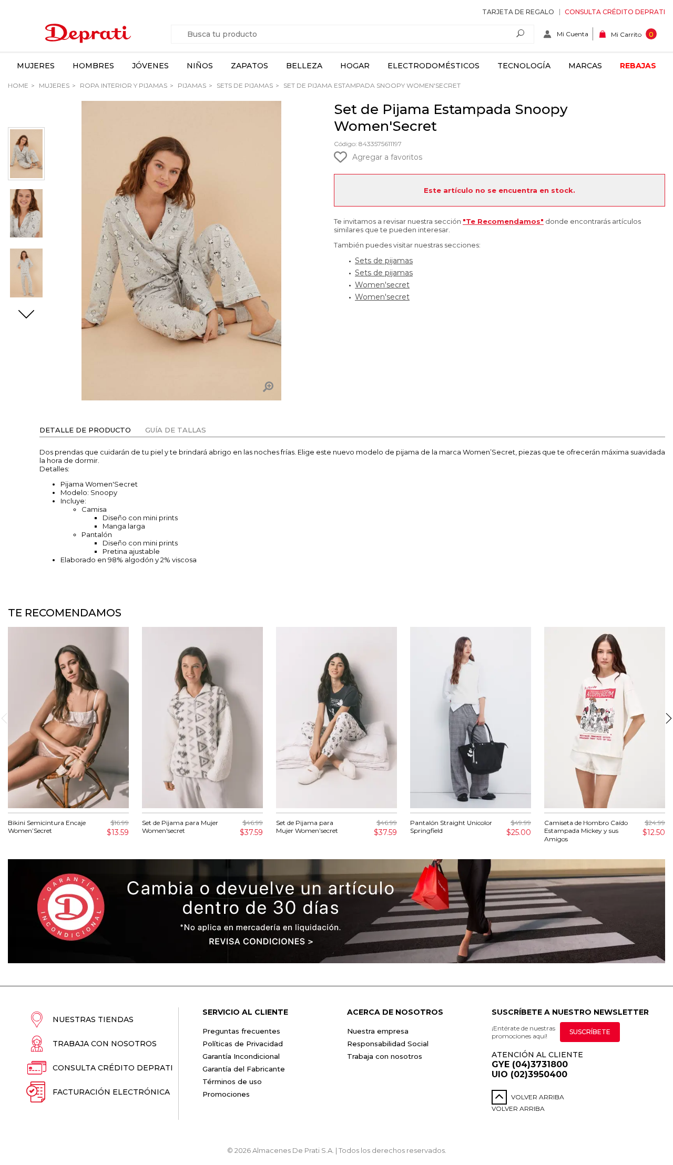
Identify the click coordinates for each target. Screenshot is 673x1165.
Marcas (585, 65)
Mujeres (36, 65)
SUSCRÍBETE (589, 1032)
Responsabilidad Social (388, 1043)
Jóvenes (150, 65)
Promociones (226, 1094)
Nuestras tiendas (93, 1019)
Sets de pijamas (384, 260)
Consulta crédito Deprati (615, 12)
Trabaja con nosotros (105, 1043)
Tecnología (523, 65)
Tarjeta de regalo (518, 12)
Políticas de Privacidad (242, 1043)
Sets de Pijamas (244, 85)
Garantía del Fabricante (243, 1069)
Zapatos (249, 65)
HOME (18, 85)
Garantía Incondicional (241, 1056)
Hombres (93, 65)
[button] (26, 315)
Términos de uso (232, 1081)
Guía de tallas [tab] (175, 430)
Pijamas (191, 85)
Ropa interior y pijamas (122, 85)
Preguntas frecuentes (241, 1031)
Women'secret (382, 285)
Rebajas (638, 65)
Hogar (355, 65)
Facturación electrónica (111, 1092)
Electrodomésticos (434, 65)
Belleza (304, 65)
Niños (200, 65)
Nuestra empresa (378, 1031)
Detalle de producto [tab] (85, 430)
